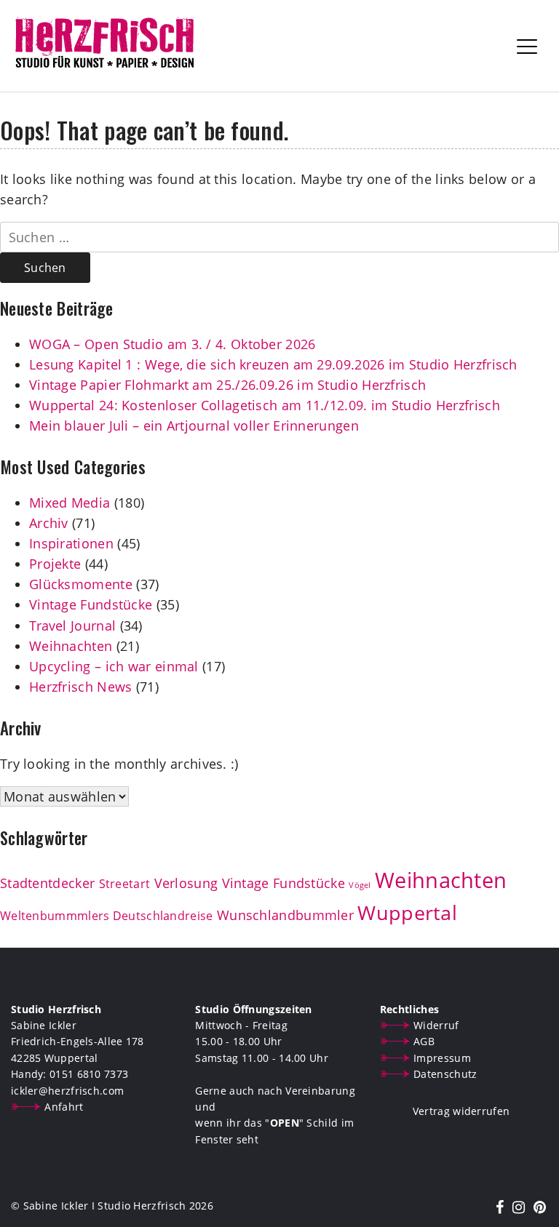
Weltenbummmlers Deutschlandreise (106, 916)
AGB (424, 1041)
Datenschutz (445, 1074)
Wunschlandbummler (285, 915)
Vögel (360, 885)
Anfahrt (63, 1107)
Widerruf (436, 1025)
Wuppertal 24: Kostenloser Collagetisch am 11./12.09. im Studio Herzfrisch (264, 405)
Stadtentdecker (47, 883)
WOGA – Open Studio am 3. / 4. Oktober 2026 (172, 344)
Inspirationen (71, 543)
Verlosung (186, 883)
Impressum (442, 1058)
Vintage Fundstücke (90, 604)
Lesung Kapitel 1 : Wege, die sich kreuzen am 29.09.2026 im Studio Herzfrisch (273, 364)
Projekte (55, 563)
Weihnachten (70, 646)
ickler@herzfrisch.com (67, 1091)
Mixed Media (69, 502)
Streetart (125, 884)
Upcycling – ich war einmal (114, 666)
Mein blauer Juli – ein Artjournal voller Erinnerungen (194, 425)
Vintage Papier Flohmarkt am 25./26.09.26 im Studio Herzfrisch (227, 384)
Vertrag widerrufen (461, 1111)
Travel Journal (72, 625)
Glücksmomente (80, 584)
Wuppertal (407, 913)
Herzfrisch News (80, 686)
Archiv (48, 523)
